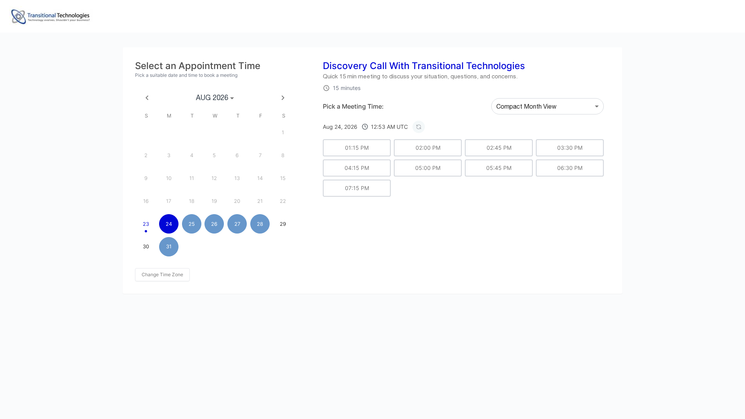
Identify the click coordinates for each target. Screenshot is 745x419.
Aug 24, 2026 (365, 126)
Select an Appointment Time (197, 65)
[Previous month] (147, 98)
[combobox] (547, 106)
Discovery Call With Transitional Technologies (424, 65)
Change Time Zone (162, 274)
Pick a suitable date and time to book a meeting (186, 75)
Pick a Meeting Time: (353, 106)
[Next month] (283, 98)
